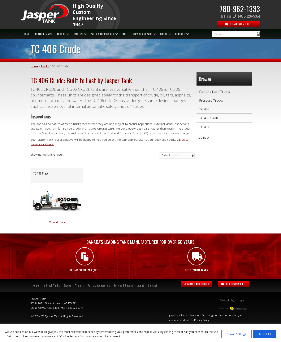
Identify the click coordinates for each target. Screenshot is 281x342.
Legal (241, 300)
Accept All (265, 334)
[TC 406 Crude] (56, 201)
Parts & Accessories (102, 34)
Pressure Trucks (211, 100)
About (163, 34)
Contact (180, 34)
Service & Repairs (142, 34)
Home (26, 34)
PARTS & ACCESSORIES (198, 284)
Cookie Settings (236, 334)
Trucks (61, 34)
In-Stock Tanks (43, 34)
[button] (67, 34)
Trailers (78, 34)
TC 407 (204, 127)
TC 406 (204, 109)
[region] (140, 333)
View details (57, 222)
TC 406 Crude (41, 173)
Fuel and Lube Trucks (214, 92)
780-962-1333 (240, 8)
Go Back (203, 137)
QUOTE (240, 24)
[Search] (257, 33)
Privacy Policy (227, 300)
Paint (125, 34)
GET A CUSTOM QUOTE (235, 284)
